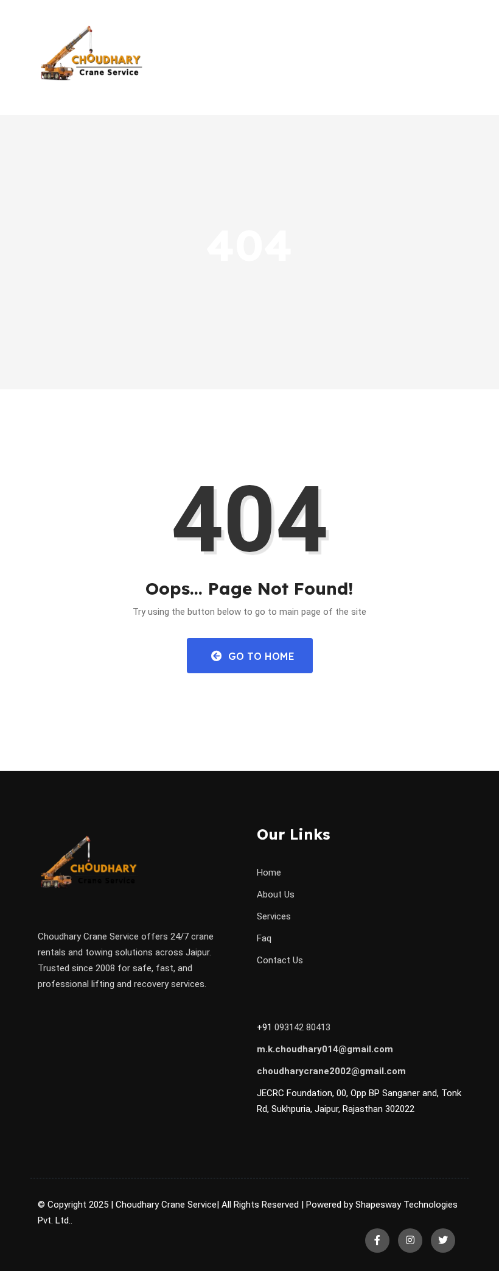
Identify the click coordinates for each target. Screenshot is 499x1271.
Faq (264, 938)
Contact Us (280, 960)
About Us (276, 894)
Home (269, 872)
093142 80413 (302, 1027)
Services (274, 916)
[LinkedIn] (410, 1240)
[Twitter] (443, 1240)
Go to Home (260, 656)
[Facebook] (377, 1240)
